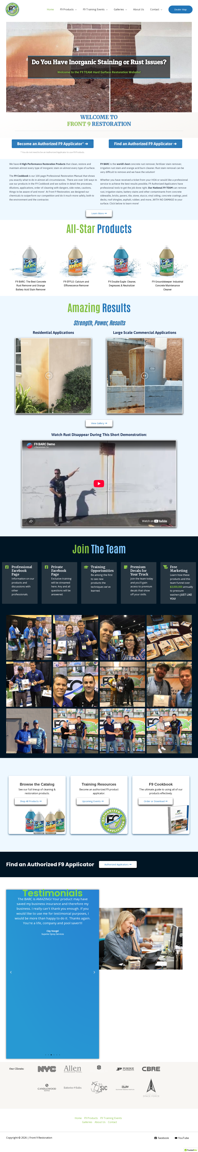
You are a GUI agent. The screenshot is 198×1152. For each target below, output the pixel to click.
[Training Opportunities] (86, 567)
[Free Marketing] (165, 567)
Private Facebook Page (58, 570)
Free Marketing (179, 569)
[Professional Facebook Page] (7, 567)
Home (50, 9)
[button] (180, 9)
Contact (154, 9)
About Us (138, 9)
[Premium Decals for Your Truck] (126, 567)
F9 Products (67, 9)
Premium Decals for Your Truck (139, 570)
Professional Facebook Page (22, 570)
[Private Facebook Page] (46, 567)
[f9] (12, 9)
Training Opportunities (102, 569)
